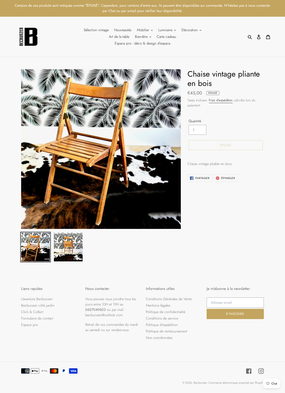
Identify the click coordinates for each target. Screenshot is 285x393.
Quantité (195, 121)
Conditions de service (162, 318)
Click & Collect (32, 311)
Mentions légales (158, 305)
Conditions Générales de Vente (169, 298)
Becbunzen (200, 383)
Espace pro (29, 324)
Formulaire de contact (37, 318)
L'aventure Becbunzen (37, 298)
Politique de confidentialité (165, 311)
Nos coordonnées (159, 337)
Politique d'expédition (162, 324)
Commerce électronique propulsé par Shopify (236, 383)
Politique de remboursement (166, 331)
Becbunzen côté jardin (37, 305)
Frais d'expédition (221, 100)
